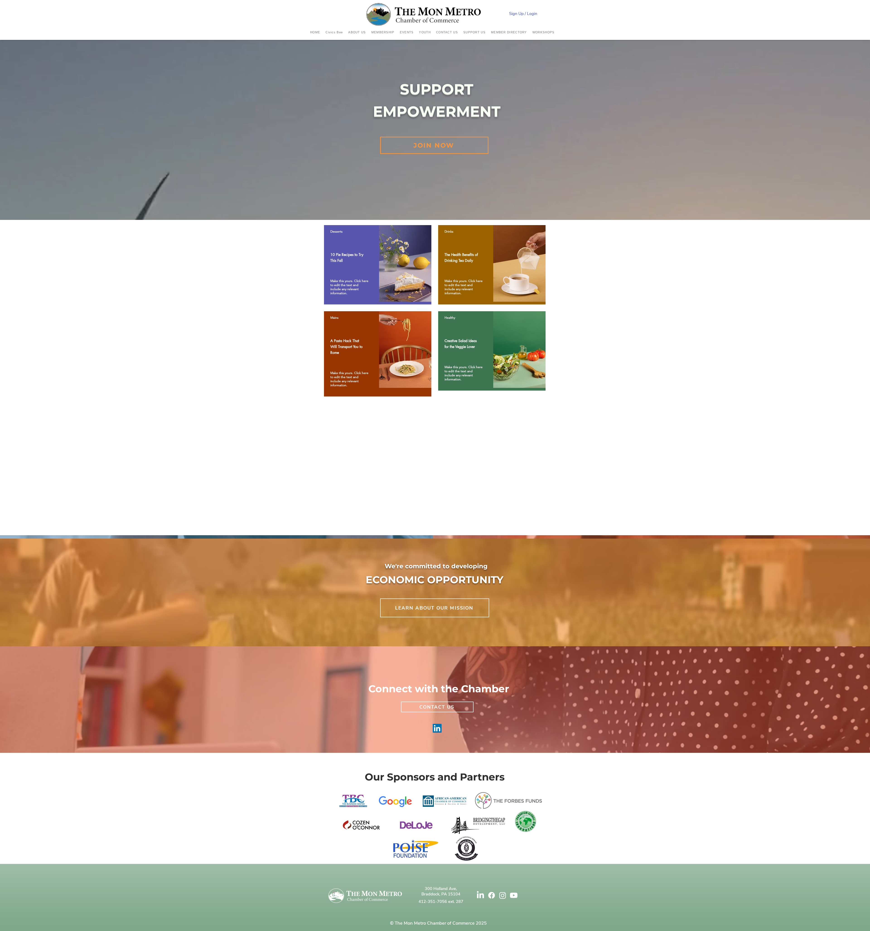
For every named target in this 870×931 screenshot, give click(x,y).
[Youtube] (513, 895)
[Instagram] (502, 895)
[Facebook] (491, 895)
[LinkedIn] (437, 728)
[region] (377, 264)
